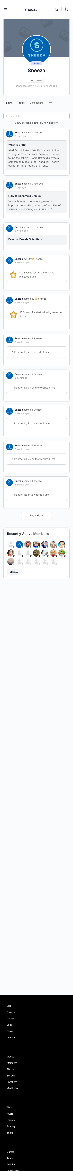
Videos (10, 1056)
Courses (11, 1018)
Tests (10, 1158)
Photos (10, 1069)
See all (14, 572)
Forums (11, 1120)
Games (10, 1151)
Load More (36, 515)
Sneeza (31, 9)
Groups (11, 1012)
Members (12, 1062)
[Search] (57, 9)
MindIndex (12, 1088)
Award (10, 1113)
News (10, 1031)
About (10, 1107)
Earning (11, 1126)
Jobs (9, 1024)
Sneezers (12, 1081)
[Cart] (66, 9)
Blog (9, 1005)
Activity (11, 1164)
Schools (11, 1075)
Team (10, 1132)
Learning (11, 1037)
